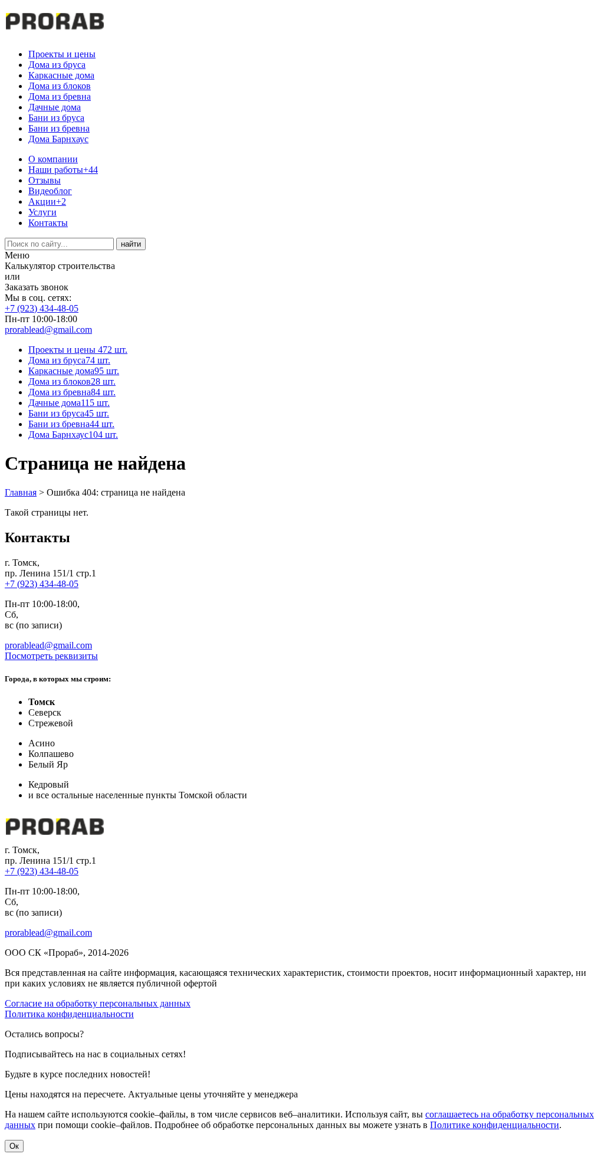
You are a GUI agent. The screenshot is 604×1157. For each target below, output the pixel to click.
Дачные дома (54, 107)
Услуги (42, 212)
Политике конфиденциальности (494, 1125)
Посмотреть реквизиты (51, 656)
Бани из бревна (59, 128)
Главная (21, 492)
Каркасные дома (61, 75)
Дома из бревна (59, 96)
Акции (47, 201)
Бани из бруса (56, 118)
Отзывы (44, 180)
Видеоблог (50, 191)
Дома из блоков (59, 86)
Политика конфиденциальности (69, 1014)
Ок (14, 1146)
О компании (53, 159)
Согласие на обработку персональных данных (98, 1003)
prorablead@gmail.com (48, 330)
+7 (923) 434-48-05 (41, 308)
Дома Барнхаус (58, 139)
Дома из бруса (57, 65)
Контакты (48, 223)
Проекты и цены (62, 54)
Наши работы (63, 170)
